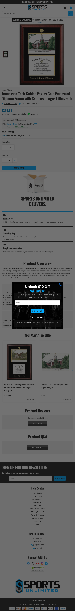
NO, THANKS (37, 317)
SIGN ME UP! (37, 311)
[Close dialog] (61, 284)
